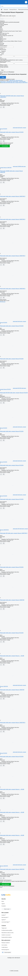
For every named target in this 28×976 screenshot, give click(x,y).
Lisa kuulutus (5, 145)
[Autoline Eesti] (8, 2)
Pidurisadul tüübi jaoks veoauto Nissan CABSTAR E (12, 196)
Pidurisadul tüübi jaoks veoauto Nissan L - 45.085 (12, 655)
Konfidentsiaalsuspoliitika (7, 930)
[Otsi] (26, 6)
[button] (26, 2)
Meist (3, 901)
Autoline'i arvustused (6, 934)
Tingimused (4, 928)
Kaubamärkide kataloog (7, 937)
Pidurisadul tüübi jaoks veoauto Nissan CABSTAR (12, 600)
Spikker (3, 903)
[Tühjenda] (2, 19)
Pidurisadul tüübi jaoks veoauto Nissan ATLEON (11, 132)
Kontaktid (4, 906)
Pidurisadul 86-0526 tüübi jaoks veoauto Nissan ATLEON (14, 392)
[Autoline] (1, 9)
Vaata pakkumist (5, 884)
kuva (2, 70)
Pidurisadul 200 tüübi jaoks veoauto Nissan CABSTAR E (13, 533)
